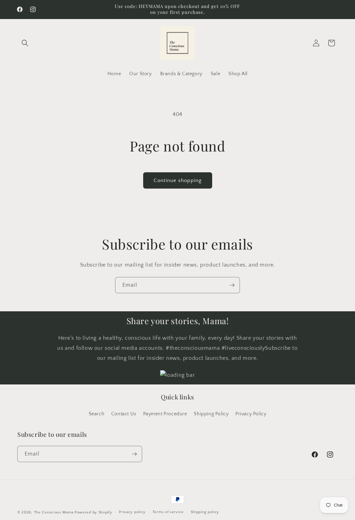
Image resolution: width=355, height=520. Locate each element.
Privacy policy (132, 512)
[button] (25, 43)
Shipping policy (205, 512)
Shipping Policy (211, 414)
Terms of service (168, 512)
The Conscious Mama (53, 512)
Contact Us (123, 414)
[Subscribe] (232, 285)
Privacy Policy (250, 414)
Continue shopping (178, 180)
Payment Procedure (165, 414)
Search (97, 414)
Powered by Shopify (93, 512)
